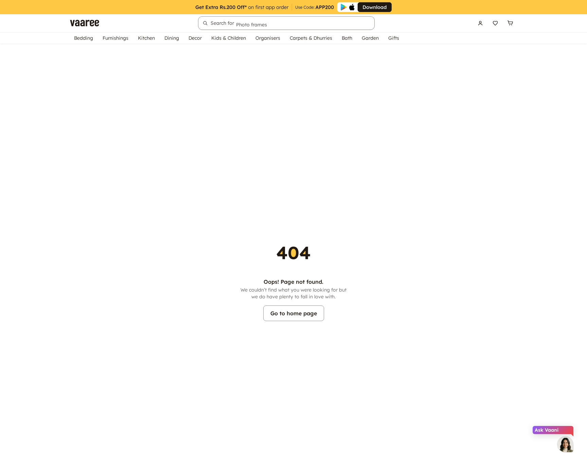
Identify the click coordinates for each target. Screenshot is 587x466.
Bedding (83, 38)
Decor (195, 38)
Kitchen (146, 38)
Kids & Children (228, 38)
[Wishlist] (495, 23)
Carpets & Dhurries (311, 38)
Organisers (267, 38)
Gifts (393, 38)
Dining (171, 38)
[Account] (480, 23)
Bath (347, 38)
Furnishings (115, 38)
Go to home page (293, 313)
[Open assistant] (565, 444)
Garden (370, 38)
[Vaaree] (84, 23)
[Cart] (510, 23)
